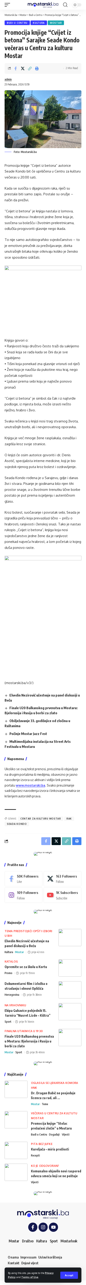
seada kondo (17, 824)
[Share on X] (22, 68)
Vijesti (65, 1134)
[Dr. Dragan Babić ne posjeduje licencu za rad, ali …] (16, 1089)
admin (8, 79)
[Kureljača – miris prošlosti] (16, 1150)
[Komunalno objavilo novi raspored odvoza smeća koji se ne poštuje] (16, 1172)
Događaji (54, 1134)
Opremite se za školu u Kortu (26, 967)
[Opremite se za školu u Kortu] (69, 968)
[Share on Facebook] (15, 68)
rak (69, 818)
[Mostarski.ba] (43, 5)
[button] (69, 1275)
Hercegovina (12, 994)
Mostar (56, 22)
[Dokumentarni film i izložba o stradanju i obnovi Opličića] (69, 989)
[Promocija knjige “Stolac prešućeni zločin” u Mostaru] (16, 1119)
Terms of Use (29, 1277)
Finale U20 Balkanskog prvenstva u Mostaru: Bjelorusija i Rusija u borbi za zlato (29, 1041)
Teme (45, 1104)
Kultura (39, 22)
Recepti (35, 1155)
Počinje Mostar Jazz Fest (28, 734)
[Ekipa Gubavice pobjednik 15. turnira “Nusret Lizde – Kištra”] (69, 1011)
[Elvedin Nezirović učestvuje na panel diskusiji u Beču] (69, 937)
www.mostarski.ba (30, 785)
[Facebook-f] (32, 1227)
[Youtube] (62, 895)
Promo (8, 973)
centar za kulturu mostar (40, 818)
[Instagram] (23, 895)
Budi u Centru (17, 22)
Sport (8, 1021)
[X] (62, 878)
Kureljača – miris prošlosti (50, 1149)
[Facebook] (23, 878)
